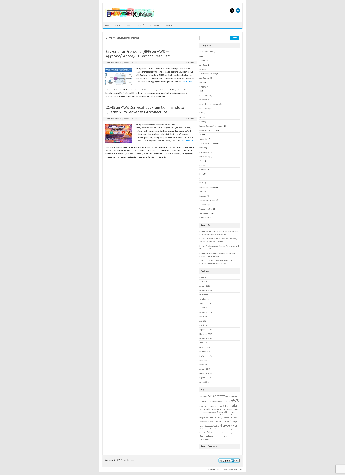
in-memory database (229, 418)
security (228, 432)
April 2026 (203, 282)
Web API (207, 439)
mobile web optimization (136, 96)
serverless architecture (156, 96)
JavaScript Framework (208, 143)
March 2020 (203, 325)
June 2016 (203, 343)
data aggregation (179, 93)
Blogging (202, 87)
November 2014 (205, 373)
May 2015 (203, 364)
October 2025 (204, 299)
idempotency (187, 154)
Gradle (202, 122)
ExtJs (201, 113)
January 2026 (204, 286)
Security (202, 191)
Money (202, 161)
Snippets (128, 25)
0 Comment (189, 62)
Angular (202, 60)
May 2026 (203, 277)
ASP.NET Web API (205, 401)
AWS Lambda (140, 150)
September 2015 (205, 356)
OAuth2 (202, 429)
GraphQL (109, 96)
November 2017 (205, 334)
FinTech (206, 418)
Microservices (119, 96)
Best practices (206, 409)
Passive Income (210, 429)
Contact (170, 25)
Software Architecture (208, 200)
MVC (201, 165)
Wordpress (238, 469)
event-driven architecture (153, 154)
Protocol (202, 170)
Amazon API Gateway (167, 147)
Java (201, 135)
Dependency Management (209, 104)
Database (203, 100)
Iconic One (212, 469)
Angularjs (204, 396)
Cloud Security (205, 95)
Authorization (225, 401)
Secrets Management (207, 187)
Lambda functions (213, 426)
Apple (201, 69)
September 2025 (205, 303)
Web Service (204, 218)
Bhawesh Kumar (115, 62)
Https (211, 418)
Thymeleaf (203, 204)
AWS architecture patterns (123, 150)
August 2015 (204, 360)
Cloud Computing (227, 409)
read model (131, 157)
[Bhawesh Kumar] (130, 18)
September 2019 (205, 330)
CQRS (184, 150)
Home (107, 25)
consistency (207, 412)
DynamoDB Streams (134, 154)
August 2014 (204, 382)
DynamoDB (120, 154)
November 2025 (205, 295)
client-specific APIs (163, 93)
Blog (117, 25)
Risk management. (217, 433)
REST (201, 178)
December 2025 (205, 290)
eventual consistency (173, 154)
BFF (132, 93)
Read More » (188, 81)
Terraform (233, 437)
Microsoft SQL (205, 156)
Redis (201, 174)
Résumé (141, 25)
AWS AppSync (175, 90)
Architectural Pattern (122, 90)
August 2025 (204, 308)
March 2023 (203, 316)
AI (200, 56)
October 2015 (204, 351)
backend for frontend (121, 93)
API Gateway (164, 90)
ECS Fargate (204, 108)
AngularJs (203, 65)
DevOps (213, 412)
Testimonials (155, 25)
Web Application (205, 209)
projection (122, 157)
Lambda (150, 90)
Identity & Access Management (211, 126)
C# (200, 91)
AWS (144, 90)
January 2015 (204, 369)
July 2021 (203, 321)
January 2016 (204, 347)
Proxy (234, 429)
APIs (226, 396)
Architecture (136, 90)
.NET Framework (206, 52)
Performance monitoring (223, 429)
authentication (216, 401)
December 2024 (205, 312)
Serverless (206, 436)
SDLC (201, 183)
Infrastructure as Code (208, 130)
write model (161, 157)
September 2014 (205, 378)
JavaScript (203, 139)
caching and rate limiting (145, 93)
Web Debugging (205, 213)
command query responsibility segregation (163, 150)
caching (218, 409)
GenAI (201, 117)
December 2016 (205, 338)
